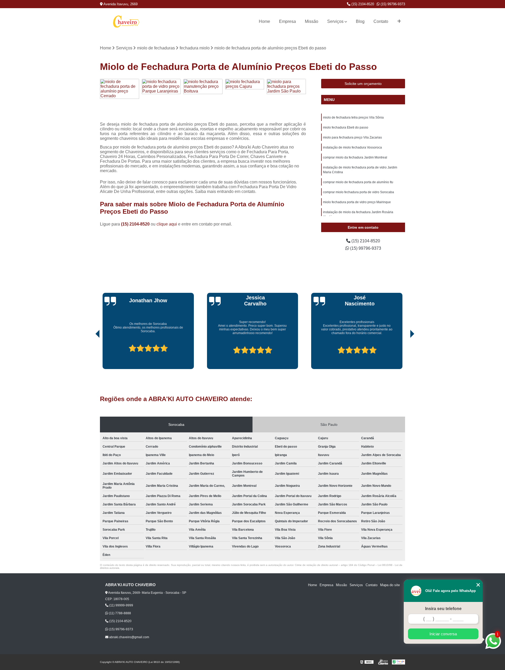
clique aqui (166, 224)
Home (264, 21)
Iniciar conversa (443, 634)
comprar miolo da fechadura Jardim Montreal (355, 157)
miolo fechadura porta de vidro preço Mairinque (357, 202)
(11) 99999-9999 (120, 605)
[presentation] (90, 354)
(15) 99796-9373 (392, 4)
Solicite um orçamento (363, 83)
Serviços (335, 21)
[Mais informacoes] (399, 21)
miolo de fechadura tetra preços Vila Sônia (353, 117)
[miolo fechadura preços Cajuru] (244, 98)
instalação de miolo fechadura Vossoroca (352, 147)
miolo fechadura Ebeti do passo (345, 127)
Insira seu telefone (443, 608)
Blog (360, 21)
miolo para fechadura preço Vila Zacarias (352, 137)
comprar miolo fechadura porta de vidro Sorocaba (358, 192)
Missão (311, 21)
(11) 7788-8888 (119, 613)
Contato (380, 21)
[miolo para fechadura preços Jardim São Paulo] (286, 98)
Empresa (287, 21)
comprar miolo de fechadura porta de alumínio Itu (358, 182)
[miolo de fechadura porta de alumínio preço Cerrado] (119, 98)
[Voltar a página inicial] (126, 22)
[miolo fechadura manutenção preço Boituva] (203, 98)
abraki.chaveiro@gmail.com (128, 637)
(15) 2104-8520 (362, 4)
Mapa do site (390, 585)
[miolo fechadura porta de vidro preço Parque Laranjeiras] (161, 98)
